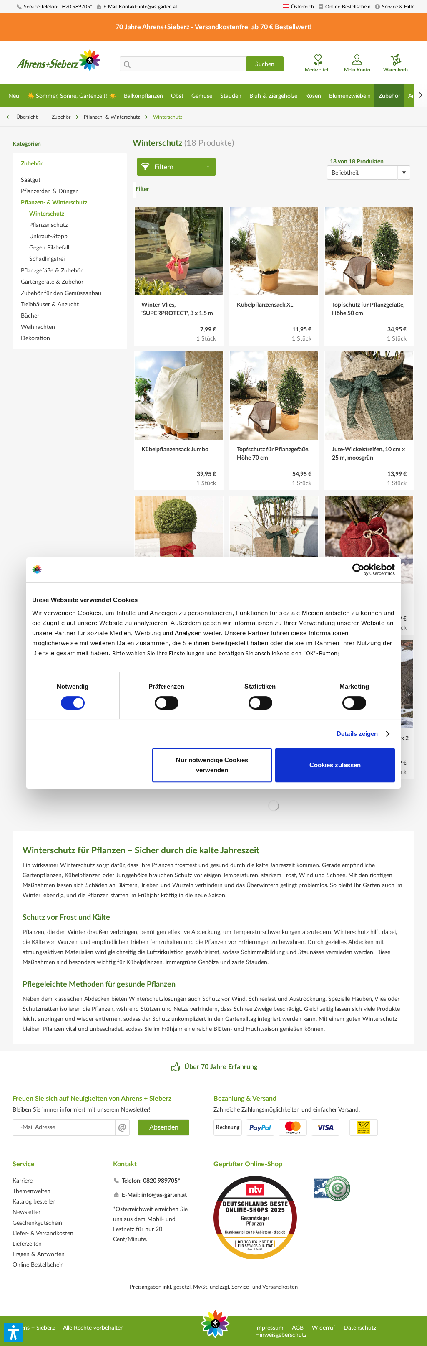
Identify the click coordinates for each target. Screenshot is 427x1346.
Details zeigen (357, 733)
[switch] (166, 703)
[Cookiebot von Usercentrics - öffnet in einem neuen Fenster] (358, 569)
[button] (13, 1332)
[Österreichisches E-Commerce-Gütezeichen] (333, 1189)
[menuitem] (54, 7)
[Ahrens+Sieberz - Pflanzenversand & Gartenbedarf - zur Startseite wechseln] (59, 64)
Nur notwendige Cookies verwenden (212, 765)
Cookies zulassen (335, 764)
